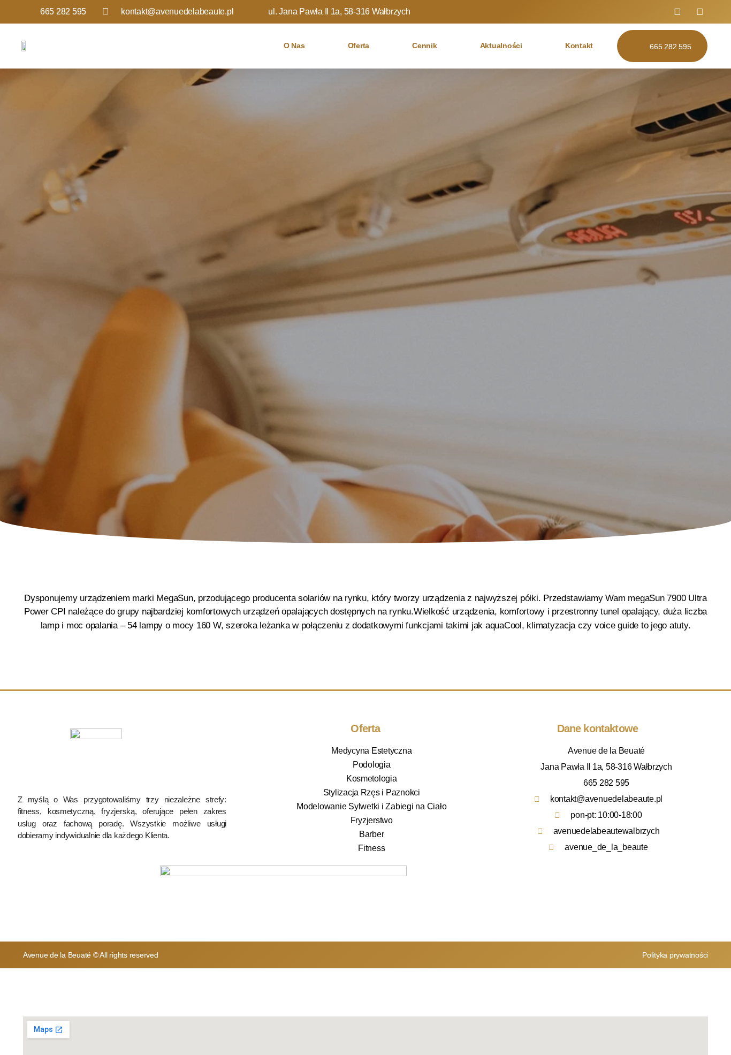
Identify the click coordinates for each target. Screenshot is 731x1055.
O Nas (294, 46)
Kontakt (579, 46)
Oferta (358, 46)
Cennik (424, 46)
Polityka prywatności (675, 955)
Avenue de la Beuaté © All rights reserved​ (90, 955)
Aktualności (501, 46)
